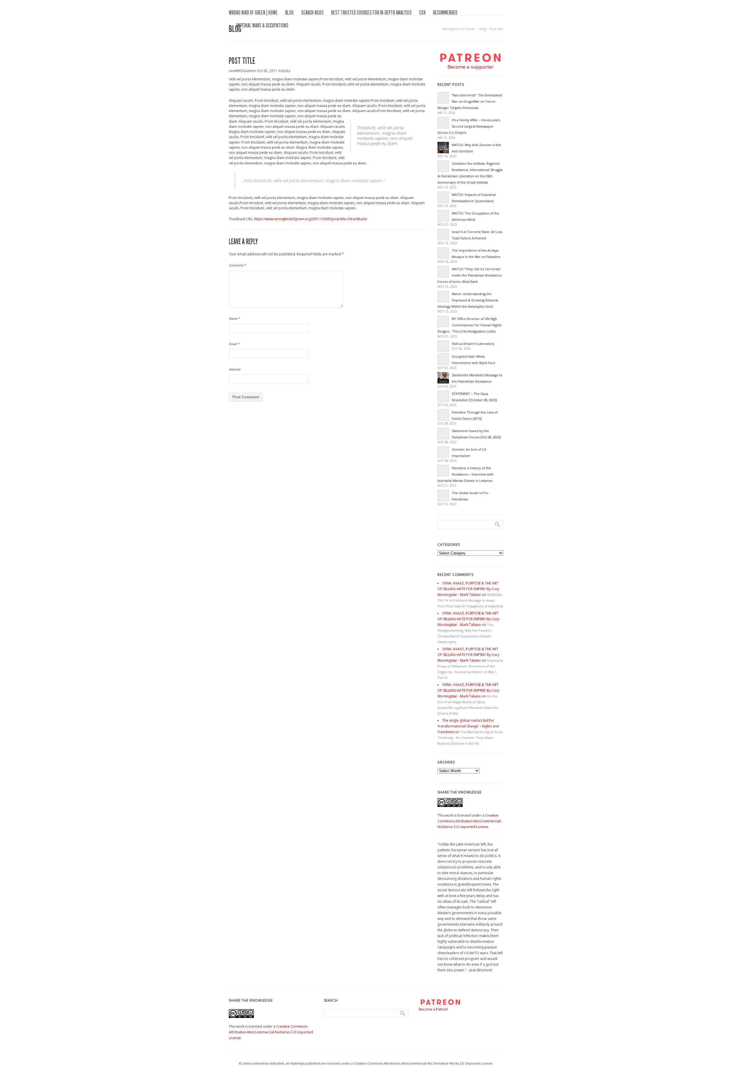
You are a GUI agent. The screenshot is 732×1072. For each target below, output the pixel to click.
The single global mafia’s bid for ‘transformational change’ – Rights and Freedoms (468, 726)
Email (234, 344)
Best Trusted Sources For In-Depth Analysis (371, 12)
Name (234, 318)
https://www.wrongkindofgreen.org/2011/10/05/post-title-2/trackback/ (310, 218)
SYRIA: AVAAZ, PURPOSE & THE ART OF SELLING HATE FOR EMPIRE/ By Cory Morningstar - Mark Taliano (468, 589)
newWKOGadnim (242, 70)
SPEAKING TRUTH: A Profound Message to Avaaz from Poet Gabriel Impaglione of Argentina (470, 600)
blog (289, 12)
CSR (422, 12)
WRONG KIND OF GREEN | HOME (253, 12)
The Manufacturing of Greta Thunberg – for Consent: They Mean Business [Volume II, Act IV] (470, 737)
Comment (237, 265)
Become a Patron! (433, 1009)
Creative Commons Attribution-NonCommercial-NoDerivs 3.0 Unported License (469, 821)
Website (234, 369)
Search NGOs (312, 12)
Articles (284, 70)
